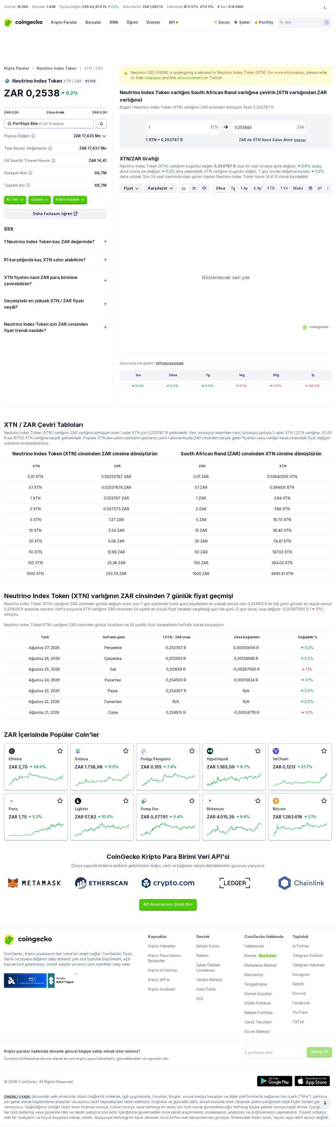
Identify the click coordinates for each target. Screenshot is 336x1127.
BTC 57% (191, 7)
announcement (190, 77)
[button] (55, 213)
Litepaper (153, 77)
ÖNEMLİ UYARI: (17, 1096)
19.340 (22, 7)
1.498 (50, 7)
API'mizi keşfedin (169, 363)
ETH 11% (206, 7)
